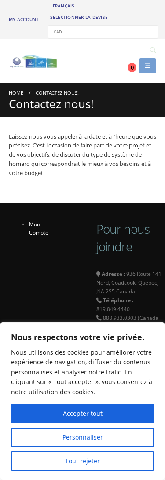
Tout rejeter (82, 461)
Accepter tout (83, 413)
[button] (152, 50)
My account (24, 19)
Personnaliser (82, 437)
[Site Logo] (33, 61)
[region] (82, 401)
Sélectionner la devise (79, 17)
